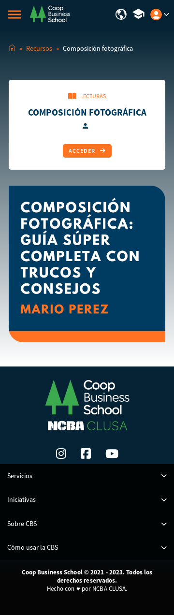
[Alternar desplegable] (166, 14)
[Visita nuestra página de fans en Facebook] (86, 453)
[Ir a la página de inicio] (50, 13)
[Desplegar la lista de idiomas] (121, 14)
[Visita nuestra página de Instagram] (61, 453)
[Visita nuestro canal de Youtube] (112, 453)
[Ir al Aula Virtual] (138, 14)
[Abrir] (14, 15)
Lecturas (93, 96)
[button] (87, 476)
